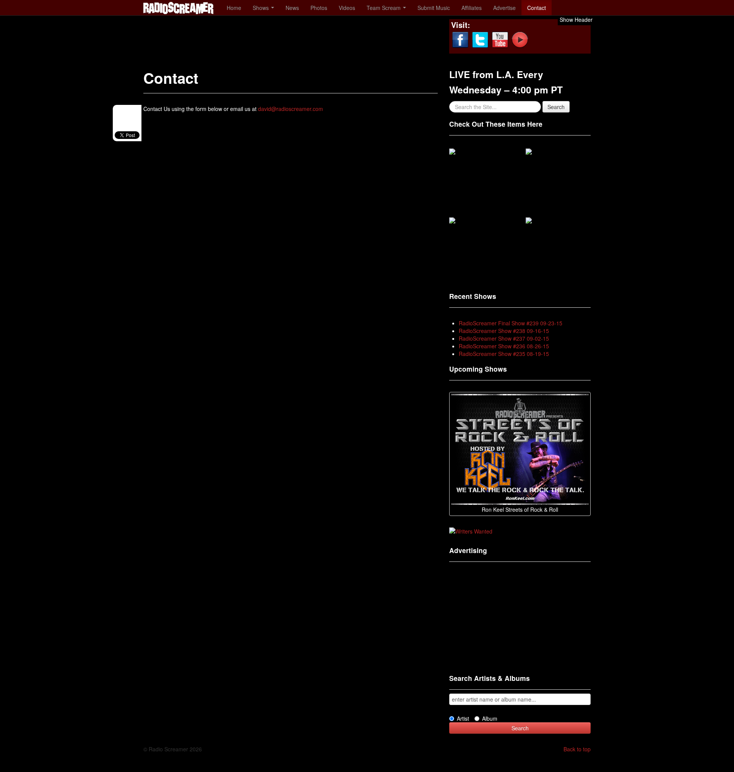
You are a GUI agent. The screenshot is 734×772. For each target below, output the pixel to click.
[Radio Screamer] (178, 7)
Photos (318, 7)
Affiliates (471, 7)
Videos (347, 7)
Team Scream (384, 7)
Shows (261, 7)
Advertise (504, 7)
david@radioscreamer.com (290, 109)
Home (234, 7)
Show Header (576, 19)
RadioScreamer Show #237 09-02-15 (504, 338)
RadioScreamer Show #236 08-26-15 (504, 346)
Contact (536, 7)
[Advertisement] (282, 36)
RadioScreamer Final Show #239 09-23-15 (510, 323)
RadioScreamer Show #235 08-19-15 (504, 353)
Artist (463, 718)
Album (489, 718)
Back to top (577, 749)
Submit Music (433, 7)
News (292, 7)
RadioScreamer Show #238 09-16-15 (504, 331)
